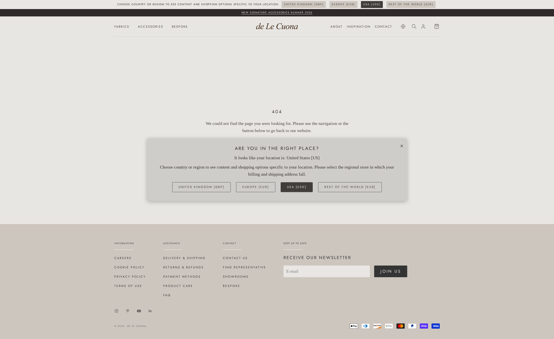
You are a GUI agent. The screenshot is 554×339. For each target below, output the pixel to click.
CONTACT (383, 26)
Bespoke (231, 286)
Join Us (390, 271)
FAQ (167, 295)
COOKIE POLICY (129, 267)
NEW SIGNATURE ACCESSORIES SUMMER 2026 (277, 12)
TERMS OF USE (128, 286)
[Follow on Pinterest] (128, 311)
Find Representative (244, 267)
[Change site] (403, 26)
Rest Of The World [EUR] (411, 4)
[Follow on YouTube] (139, 311)
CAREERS (123, 258)
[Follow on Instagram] (116, 311)
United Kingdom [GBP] (304, 4)
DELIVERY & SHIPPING (184, 258)
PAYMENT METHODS (182, 276)
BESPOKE (180, 26)
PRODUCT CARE (178, 286)
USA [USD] (372, 4)
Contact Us (235, 258)
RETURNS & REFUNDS (183, 267)
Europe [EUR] (343, 4)
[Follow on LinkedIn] (150, 311)
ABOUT (336, 26)
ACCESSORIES (150, 26)
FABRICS (121, 26)
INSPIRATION (358, 26)
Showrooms (236, 276)
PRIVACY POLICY (130, 276)
